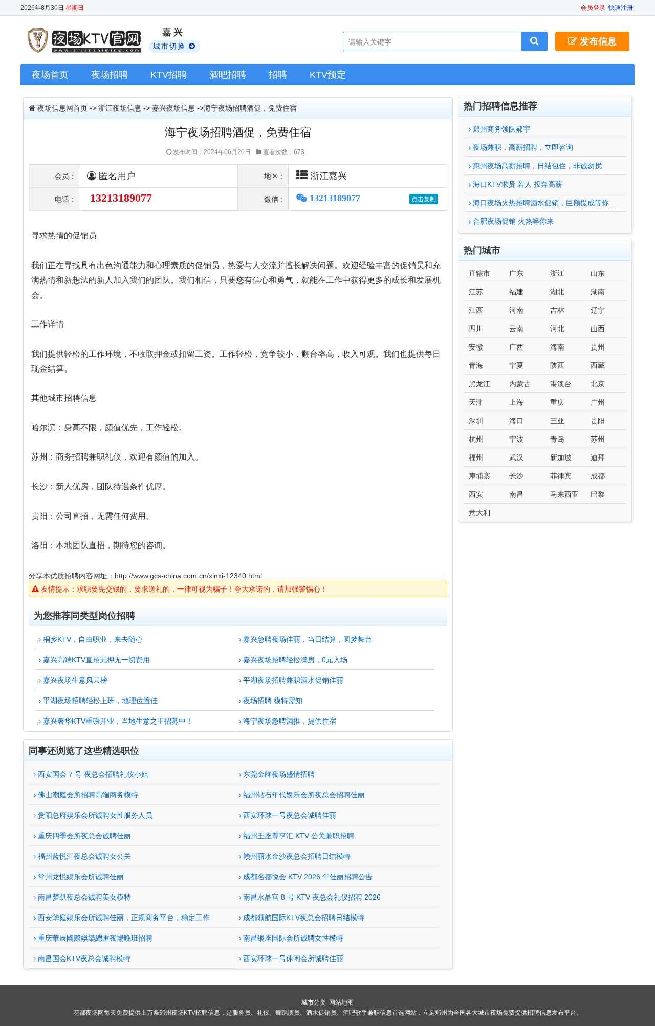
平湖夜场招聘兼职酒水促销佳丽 (292, 680)
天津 (476, 402)
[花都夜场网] (86, 40)
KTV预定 (328, 75)
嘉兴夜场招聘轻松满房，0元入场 (294, 660)
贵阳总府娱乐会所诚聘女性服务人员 (94, 815)
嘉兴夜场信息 (173, 108)
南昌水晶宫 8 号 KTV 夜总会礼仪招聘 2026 (311, 897)
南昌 (516, 494)
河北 (557, 328)
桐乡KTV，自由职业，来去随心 (92, 639)
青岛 (557, 439)
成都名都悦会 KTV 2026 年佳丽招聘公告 (307, 876)
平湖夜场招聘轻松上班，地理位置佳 (99, 700)
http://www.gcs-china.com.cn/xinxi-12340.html (188, 576)
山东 (598, 273)
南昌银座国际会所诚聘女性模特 (292, 938)
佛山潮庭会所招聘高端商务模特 (87, 795)
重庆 (557, 402)
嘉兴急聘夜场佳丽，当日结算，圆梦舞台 (306, 639)
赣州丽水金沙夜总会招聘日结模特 (296, 856)
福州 (476, 457)
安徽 (476, 347)
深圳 (476, 421)
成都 (598, 476)
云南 (516, 328)
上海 (516, 402)
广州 (598, 402)
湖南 (598, 292)
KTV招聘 (168, 75)
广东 (516, 273)
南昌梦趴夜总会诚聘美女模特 (83, 897)
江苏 (476, 292)
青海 (476, 365)
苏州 (598, 439)
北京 (598, 384)
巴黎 (598, 494)
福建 (516, 292)
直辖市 (479, 273)
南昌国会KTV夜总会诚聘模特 (83, 958)
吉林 (557, 310)
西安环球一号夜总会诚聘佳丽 (288, 815)
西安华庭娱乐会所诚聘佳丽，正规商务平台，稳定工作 (123, 917)
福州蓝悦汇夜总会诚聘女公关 (83, 856)
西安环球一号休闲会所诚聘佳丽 (292, 958)
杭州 (476, 439)
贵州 (598, 347)
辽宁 (598, 310)
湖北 (557, 292)
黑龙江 (479, 384)
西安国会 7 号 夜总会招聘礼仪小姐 (92, 774)
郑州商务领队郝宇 (500, 129)
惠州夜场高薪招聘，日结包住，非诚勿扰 (536, 166)
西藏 (598, 365)
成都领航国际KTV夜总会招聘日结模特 (302, 917)
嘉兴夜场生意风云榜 (74, 680)
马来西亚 (564, 494)
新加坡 (561, 457)
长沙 (516, 476)
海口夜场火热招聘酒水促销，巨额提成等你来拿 (547, 203)
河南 (516, 310)
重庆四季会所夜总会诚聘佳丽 (83, 836)
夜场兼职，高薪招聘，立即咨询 (522, 147)
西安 (476, 494)
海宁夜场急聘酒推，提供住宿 (288, 721)
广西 (516, 347)
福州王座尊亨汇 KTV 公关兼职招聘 (297, 836)
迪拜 (598, 457)
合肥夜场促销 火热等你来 (512, 221)
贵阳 (598, 421)
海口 (516, 421)
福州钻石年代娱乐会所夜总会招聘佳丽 (303, 795)
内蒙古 (520, 384)
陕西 (557, 365)
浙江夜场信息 (119, 108)
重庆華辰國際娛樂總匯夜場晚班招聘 (94, 938)
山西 (598, 328)
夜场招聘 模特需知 (271, 700)
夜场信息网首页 (62, 108)
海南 (557, 347)
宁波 (516, 439)
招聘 (278, 75)
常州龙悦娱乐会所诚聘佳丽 (80, 876)
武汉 (516, 457)
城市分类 (313, 1002)
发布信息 (597, 41)
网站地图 (341, 1002)
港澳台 (561, 384)
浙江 (557, 273)
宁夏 (516, 365)
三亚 (557, 421)
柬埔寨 (479, 476)
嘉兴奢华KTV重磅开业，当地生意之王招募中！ (117, 721)
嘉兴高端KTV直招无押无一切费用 (95, 660)
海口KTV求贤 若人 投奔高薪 (516, 184)
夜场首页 (50, 75)
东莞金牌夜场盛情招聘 (278, 774)
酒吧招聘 (227, 75)
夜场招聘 (109, 75)
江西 (476, 310)
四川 (476, 328)
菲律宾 (561, 476)
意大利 (479, 513)
